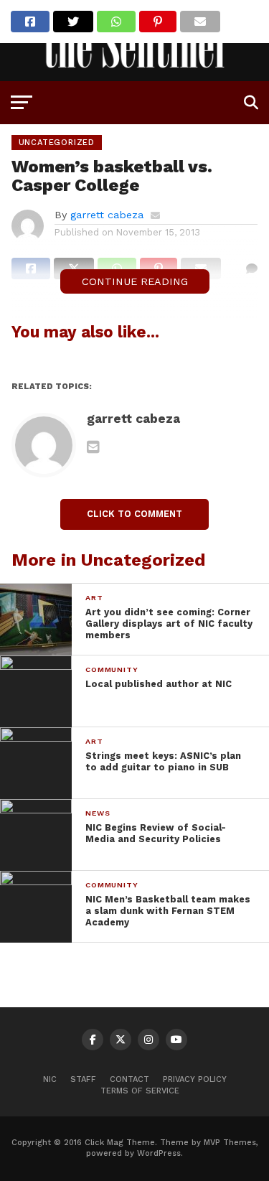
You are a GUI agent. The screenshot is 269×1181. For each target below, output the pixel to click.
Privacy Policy (195, 1079)
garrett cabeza (106, 214)
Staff (83, 1079)
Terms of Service (139, 1091)
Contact (129, 1079)
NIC (50, 1079)
